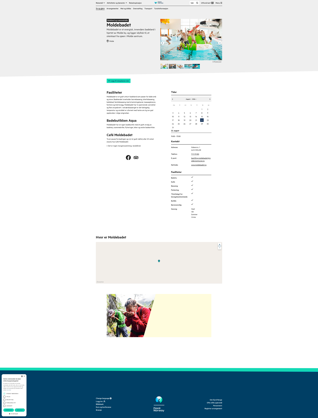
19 (184, 120)
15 (202, 116)
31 (173, 127)
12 (184, 116)
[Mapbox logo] (100, 282)
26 (184, 124)
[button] (14, 414)
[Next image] (219, 43)
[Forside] (159, 404)
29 (202, 124)
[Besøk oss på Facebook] (128, 157)
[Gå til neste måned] (209, 99)
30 (208, 124)
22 (202, 120)
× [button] (24, 376)
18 (179, 120)
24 (173, 124)
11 (178, 116)
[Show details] (159, 261)
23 (208, 120)
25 (179, 124)
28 (196, 124)
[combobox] (22, 376)
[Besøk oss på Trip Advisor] (135, 157)
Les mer (9, 390)
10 (173, 116)
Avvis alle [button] (20, 410)
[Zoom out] (219, 247)
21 (196, 120)
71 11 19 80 (195, 154)
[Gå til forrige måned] (172, 99)
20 (190, 120)
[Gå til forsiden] (159, 2)
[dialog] (14, 395)
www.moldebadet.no (198, 165)
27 (190, 124)
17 (173, 120)
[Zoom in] (219, 244)
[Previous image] (162, 43)
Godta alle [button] (8, 410)
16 (208, 116)
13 (190, 116)
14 (196, 116)
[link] (100, 404)
